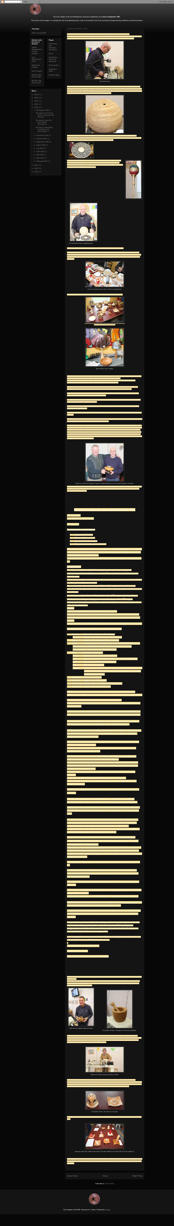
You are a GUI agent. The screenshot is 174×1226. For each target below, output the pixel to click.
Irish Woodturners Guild (36, 59)
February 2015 (42, 161)
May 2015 (40, 155)
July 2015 (40, 148)
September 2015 (42, 142)
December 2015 (42, 110)
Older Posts (137, 1176)
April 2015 (40, 158)
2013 (36, 168)
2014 (36, 165)
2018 (36, 98)
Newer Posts (72, 1176)
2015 (36, 107)
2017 (36, 101)
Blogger (107, 1210)
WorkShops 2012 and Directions (53, 59)
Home (105, 1176)
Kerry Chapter (37, 71)
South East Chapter (36, 66)
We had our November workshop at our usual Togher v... (44, 129)
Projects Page (54, 75)
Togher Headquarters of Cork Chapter (37, 50)
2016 (36, 104)
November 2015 (42, 135)
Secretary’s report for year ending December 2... (44, 122)
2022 (36, 94)
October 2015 (41, 139)
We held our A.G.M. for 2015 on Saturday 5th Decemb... (45, 115)
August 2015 (41, 145)
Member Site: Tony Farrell (37, 82)
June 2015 (40, 151)
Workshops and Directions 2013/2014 (53, 46)
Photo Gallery (54, 65)
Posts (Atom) (109, 1183)
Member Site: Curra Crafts (37, 76)
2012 (36, 172)
